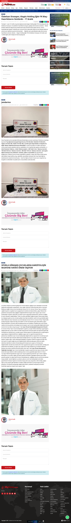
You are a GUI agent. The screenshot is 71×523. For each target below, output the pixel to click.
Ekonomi (8, 8)
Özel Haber (42, 497)
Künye (26, 490)
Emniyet (41, 503)
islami (41, 499)
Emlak (41, 508)
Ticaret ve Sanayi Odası (65, 503)
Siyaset (51, 513)
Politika (21, 8)
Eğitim (41, 496)
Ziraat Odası (63, 506)
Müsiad (41, 506)
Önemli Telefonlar (28, 493)
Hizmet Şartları (27, 499)
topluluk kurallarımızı (13, 92)
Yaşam (62, 494)
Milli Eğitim (52, 504)
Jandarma (62, 513)
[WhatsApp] (67, 517)
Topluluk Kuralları (28, 496)
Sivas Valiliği (63, 499)
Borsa (62, 508)
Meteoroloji (63, 504)
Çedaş (51, 508)
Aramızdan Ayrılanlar (64, 497)
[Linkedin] (10, 494)
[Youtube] (12, 494)
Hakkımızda (27, 489)
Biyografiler (42, 509)
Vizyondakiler (52, 509)
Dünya (12, 8)
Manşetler (62, 496)
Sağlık (36, 8)
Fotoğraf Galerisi (59, 10)
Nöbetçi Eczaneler (53, 511)
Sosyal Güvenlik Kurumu (53, 489)
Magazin (26, 8)
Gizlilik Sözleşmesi (28, 500)
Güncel (2, 8)
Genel (41, 489)
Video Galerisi (66, 10)
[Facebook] (2, 494)
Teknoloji (31, 8)
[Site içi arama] (63, 8)
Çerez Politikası (27, 494)
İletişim (26, 501)
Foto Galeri (63, 509)
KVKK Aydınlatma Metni (29, 491)
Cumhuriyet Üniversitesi (44, 501)
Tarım (51, 506)
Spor (17, 8)
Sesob (41, 504)
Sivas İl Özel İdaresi (54, 503)
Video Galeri (42, 511)
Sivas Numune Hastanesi (63, 512)
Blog (41, 513)
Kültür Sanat (42, 8)
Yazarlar (48, 8)
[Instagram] (7, 494)
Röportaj (52, 497)
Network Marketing (54, 499)
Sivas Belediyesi (53, 501)
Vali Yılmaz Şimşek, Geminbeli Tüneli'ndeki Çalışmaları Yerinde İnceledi (39, 1)
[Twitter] (5, 494)
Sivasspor (62, 501)
